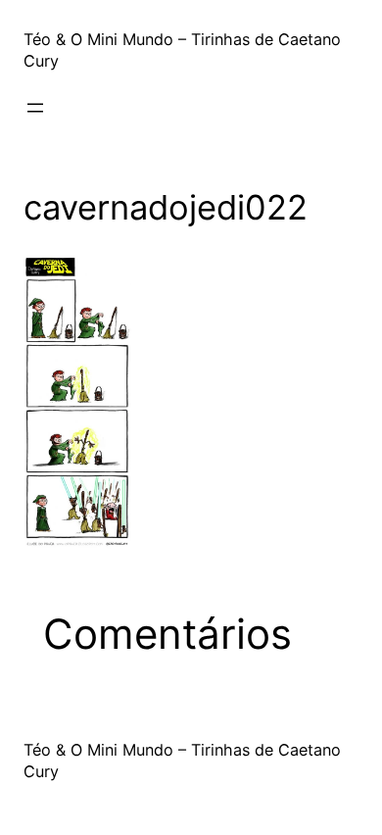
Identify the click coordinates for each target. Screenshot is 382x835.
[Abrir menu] (35, 108)
